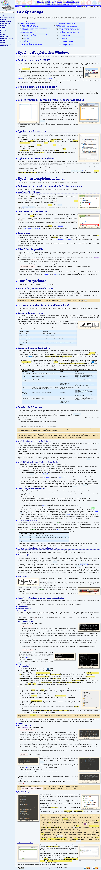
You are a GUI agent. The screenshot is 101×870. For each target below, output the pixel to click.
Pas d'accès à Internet (61, 25)
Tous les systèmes (24, 41)
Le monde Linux (4, 25)
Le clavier (20, 78)
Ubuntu (46, 274)
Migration (2, 34)
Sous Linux (63, 43)
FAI (58, 522)
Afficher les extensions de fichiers (30, 31)
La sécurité (3, 31)
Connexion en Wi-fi (65, 35)
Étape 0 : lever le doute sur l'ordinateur (67, 26)
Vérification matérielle (68, 40)
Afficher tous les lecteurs (27, 29)
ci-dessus (67, 514)
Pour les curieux (4, 36)
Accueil (2, 16)
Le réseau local (77, 414)
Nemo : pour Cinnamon (28, 207)
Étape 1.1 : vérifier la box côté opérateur (70, 29)
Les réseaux (3, 29)
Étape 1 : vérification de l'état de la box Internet (69, 28)
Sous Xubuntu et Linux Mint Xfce (31, 37)
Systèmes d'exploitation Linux (26, 32)
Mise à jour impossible (27, 40)
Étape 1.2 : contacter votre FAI (68, 31)
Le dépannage (3, 33)
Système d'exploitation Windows (27, 23)
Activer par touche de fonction (31, 46)
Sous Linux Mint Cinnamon (30, 35)
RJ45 (93, 508)
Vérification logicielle (68, 41)
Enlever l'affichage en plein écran (29, 43)
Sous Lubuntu (27, 38)
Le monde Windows (5, 23)
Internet (59, 529)
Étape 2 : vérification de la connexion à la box (68, 32)
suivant (26, 657)
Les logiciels (3, 27)
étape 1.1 (45, 474)
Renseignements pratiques (6, 38)
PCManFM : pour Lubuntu (64, 239)
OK (13, 12)
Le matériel (3, 19)
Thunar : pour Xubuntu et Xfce (32, 228)
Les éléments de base (5, 21)
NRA (33, 529)
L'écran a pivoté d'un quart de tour (30, 26)
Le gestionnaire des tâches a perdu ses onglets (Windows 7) (36, 28)
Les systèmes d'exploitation (7, 18)
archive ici (56, 274)
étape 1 (44, 505)
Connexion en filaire (65, 34)
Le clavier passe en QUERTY (28, 25)
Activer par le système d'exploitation (66, 23)
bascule (42, 589)
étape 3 (88, 459)
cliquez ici (42, 121)
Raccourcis (3, 40)
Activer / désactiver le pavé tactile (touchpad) (32, 44)
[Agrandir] (28, 120)
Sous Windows (64, 38)
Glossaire (2, 42)
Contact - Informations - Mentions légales (6, 44)
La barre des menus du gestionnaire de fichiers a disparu (35, 34)
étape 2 (32, 474)
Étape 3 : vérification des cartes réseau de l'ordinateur (71, 37)
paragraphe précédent (77, 171)
